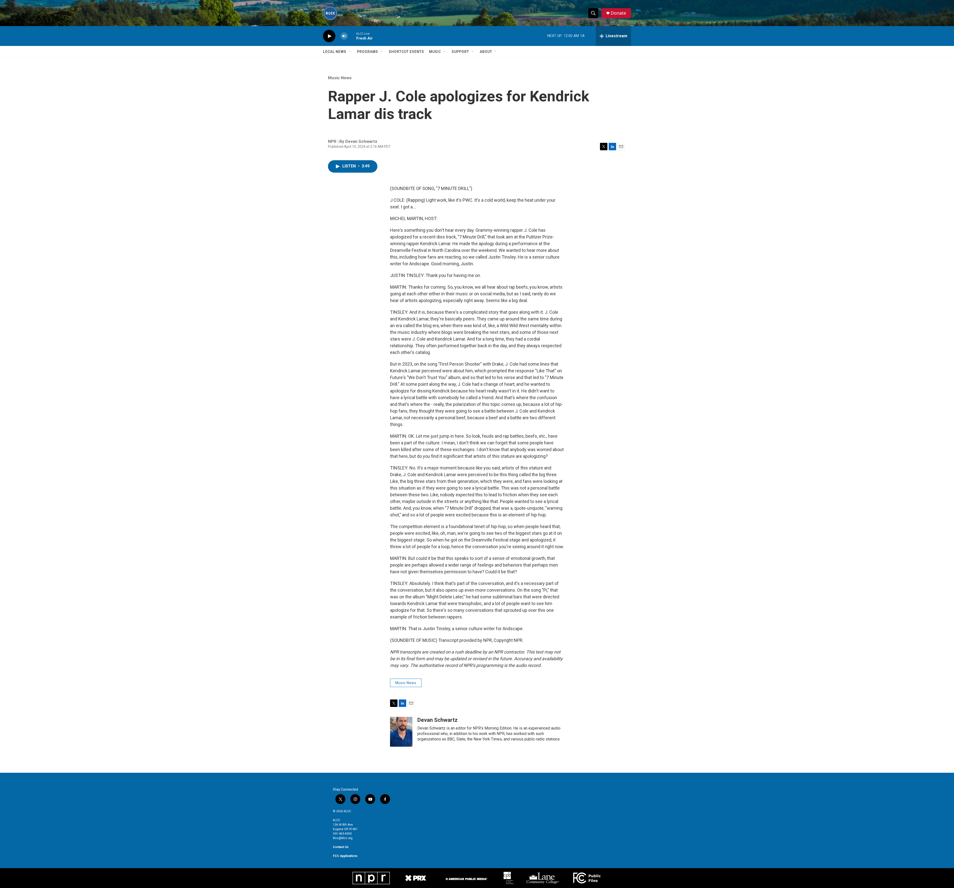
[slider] (352, 36)
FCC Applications (345, 856)
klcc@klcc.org (343, 838)
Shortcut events (406, 52)
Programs (367, 52)
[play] (329, 36)
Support (460, 52)
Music (435, 52)
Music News (340, 77)
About (486, 52)
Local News (334, 52)
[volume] (344, 36)
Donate (618, 13)
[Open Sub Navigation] (350, 52)
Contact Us (341, 847)
